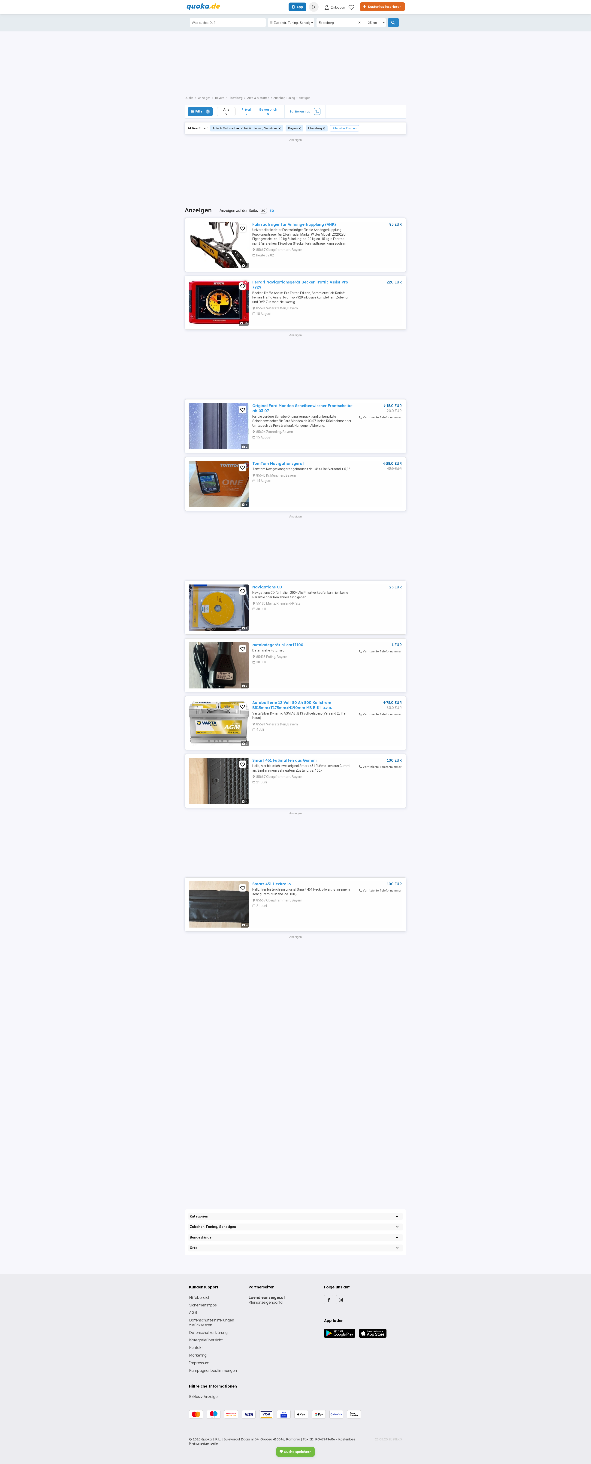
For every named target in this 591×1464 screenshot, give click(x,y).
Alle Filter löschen (344, 128)
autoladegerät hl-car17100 (277, 644)
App (299, 7)
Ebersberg (315, 128)
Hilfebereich (199, 1297)
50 (272, 211)
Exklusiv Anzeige (203, 1396)
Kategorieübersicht (206, 1340)
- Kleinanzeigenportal (268, 1300)
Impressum (199, 1363)
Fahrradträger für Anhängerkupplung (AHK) (294, 224)
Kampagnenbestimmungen (213, 1370)
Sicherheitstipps (203, 1305)
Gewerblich (268, 111)
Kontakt (196, 1347)
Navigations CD (267, 587)
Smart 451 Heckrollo (271, 884)
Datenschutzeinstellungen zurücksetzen (211, 1322)
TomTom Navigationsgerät (278, 463)
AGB (193, 1312)
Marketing (198, 1355)
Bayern (293, 128)
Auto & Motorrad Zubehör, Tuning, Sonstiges (245, 128)
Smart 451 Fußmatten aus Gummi (284, 760)
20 (263, 211)
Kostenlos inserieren (384, 7)
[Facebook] (328, 1299)
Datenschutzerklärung (208, 1332)
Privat (246, 111)
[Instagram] (340, 1299)
